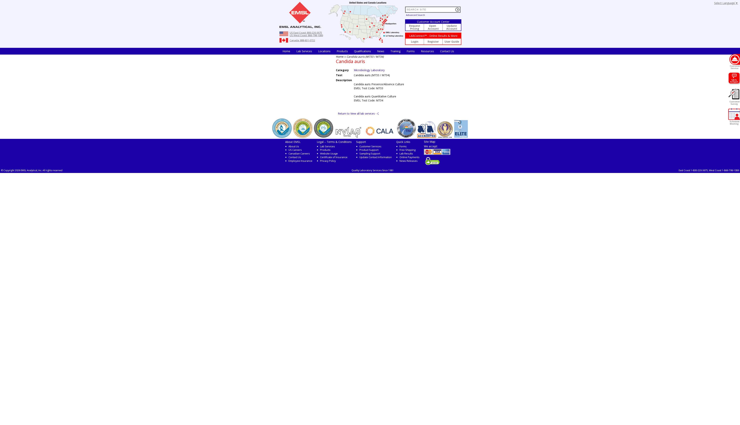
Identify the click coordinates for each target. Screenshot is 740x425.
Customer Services (370, 146)
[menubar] (368, 51)
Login (414, 41)
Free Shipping (407, 150)
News (380, 51)
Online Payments (409, 157)
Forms (411, 51)
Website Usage (329, 153)
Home (286, 51)
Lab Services (327, 146)
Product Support (368, 150)
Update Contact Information (375, 157)
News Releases (408, 161)
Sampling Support (369, 153)
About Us (293, 146)
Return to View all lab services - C (358, 113)
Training (395, 51)
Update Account (451, 27)
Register (433, 41)
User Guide (452, 41)
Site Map (429, 141)
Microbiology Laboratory (369, 70)
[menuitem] (286, 51)
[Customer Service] (734, 59)
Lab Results (406, 153)
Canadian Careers (299, 153)
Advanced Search (415, 14)
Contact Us (447, 51)
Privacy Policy (328, 161)
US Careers (295, 150)
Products (342, 51)
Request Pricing (414, 27)
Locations (324, 51)
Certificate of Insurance (333, 157)
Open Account (433, 27)
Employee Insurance (300, 161)
